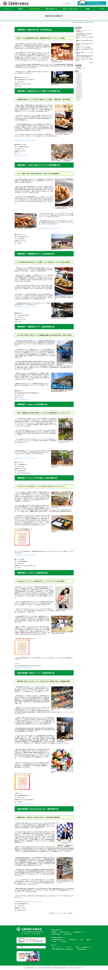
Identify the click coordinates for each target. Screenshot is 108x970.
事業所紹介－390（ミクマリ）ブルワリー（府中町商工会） (84, 31)
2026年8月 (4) (78, 74)
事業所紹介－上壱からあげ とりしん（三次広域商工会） (39, 165)
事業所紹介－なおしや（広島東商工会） (84, 47)
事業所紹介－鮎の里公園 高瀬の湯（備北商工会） (84, 49)
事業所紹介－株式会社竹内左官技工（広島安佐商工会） (84, 44)
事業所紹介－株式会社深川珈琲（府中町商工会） (84, 41)
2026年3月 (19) (79, 84)
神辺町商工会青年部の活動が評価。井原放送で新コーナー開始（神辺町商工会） (84, 56)
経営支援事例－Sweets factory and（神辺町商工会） (38, 809)
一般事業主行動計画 (81, 949)
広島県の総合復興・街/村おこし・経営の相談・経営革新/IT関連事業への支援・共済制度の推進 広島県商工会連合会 (46, 967)
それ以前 (77, 100)
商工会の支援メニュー (79, 932)
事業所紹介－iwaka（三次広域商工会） (33, 404)
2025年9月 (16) (79, 96)
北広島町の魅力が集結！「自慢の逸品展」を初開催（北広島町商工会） (84, 34)
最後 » (71, 913)
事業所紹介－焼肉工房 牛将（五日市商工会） (35, 29)
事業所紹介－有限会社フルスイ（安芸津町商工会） (84, 59)
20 (64, 913)
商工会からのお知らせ (65, 932)
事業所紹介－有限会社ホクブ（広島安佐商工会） (36, 326)
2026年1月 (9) (78, 88)
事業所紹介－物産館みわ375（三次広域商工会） (36, 253)
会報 (81, 939)
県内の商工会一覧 (73, 939)
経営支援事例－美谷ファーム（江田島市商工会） (36, 673)
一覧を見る (91, 62)
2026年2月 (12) (79, 86)
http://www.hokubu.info (22, 399)
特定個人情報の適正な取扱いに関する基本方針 (62, 949)
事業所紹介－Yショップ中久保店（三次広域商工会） (37, 478)
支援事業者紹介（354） (80, 68)
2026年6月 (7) (78, 78)
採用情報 (88, 9)
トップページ (7, 9)
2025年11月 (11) (79, 92)
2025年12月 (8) (79, 90)
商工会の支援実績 (68, 934)
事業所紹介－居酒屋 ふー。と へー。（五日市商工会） (84, 53)
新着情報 (20, 9)
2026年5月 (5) (78, 80)
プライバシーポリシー (57, 947)
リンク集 (101, 9)
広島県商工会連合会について (58, 939)
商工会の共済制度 (56, 934)
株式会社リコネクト (80, 967)
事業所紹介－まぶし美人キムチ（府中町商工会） (84, 37)
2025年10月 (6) (79, 94)
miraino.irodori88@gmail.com (25, 668)
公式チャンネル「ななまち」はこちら (25, 140)
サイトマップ (69, 947)
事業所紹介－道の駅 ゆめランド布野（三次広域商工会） (39, 91)
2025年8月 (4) (78, 98)
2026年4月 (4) (78, 82)
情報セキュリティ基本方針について (83, 947)
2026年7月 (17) (79, 76)
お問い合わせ (64, 941)
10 (62, 913)
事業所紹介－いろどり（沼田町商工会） (33, 572)
